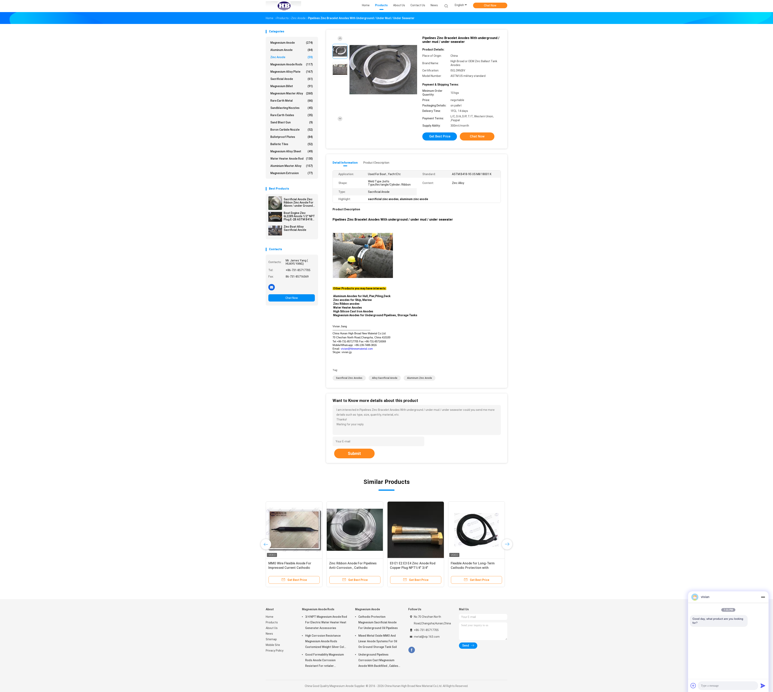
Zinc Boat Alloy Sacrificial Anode (295, 228)
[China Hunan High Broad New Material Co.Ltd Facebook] (411, 650)
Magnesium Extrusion (291, 173)
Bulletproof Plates (291, 136)
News (269, 633)
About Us (272, 628)
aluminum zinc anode (419, 378)
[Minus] (763, 597)
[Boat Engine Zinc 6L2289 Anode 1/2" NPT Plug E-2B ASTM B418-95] (275, 217)
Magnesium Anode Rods (291, 64)
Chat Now (490, 5)
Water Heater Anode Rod (291, 158)
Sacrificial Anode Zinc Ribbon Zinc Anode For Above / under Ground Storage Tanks (298, 202)
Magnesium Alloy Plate (291, 71)
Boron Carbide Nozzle (291, 129)
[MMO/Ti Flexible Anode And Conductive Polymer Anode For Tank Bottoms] (416, 530)
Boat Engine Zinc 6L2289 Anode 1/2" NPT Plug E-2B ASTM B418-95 (299, 216)
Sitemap (271, 639)
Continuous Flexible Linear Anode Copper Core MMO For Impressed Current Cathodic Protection (475, 567)
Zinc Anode (291, 57)
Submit (354, 453)
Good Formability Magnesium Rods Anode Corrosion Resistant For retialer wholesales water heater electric (324, 661)
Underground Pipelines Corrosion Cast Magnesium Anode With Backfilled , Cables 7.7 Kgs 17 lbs (378, 661)
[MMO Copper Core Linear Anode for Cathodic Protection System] (355, 530)
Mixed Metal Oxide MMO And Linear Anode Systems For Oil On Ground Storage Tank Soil (377, 641)
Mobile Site (273, 645)
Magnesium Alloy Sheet (291, 151)
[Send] (763, 685)
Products (272, 622)
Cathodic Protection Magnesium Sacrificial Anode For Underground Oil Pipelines (378, 622)
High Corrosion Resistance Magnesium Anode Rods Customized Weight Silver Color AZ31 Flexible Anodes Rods (326, 642)
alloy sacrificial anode (384, 378)
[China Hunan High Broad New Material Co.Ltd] (283, 6)
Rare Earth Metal (291, 100)
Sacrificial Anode (291, 79)
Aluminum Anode (291, 50)
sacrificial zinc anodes (349, 378)
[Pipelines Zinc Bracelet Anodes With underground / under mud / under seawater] (383, 70)
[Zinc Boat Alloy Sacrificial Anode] (275, 230)
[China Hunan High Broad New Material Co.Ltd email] (271, 287)
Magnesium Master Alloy (291, 93)
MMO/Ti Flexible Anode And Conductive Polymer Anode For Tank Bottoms (413, 567)
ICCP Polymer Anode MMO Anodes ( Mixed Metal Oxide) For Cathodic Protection (293, 567)
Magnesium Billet (291, 86)
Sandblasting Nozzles (291, 107)
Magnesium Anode (291, 42)
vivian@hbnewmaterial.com (357, 348)
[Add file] (693, 685)
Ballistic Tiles (291, 144)
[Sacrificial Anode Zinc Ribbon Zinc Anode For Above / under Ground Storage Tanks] (275, 203)
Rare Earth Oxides (291, 115)
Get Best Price (439, 136)
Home (269, 616)
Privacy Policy (274, 650)
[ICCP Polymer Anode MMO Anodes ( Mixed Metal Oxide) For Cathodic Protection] (294, 530)
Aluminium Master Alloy (291, 165)
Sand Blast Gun (291, 122)
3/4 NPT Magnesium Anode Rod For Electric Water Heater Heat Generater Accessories (326, 622)
